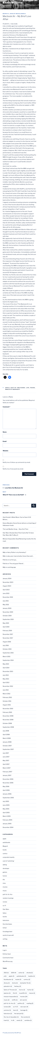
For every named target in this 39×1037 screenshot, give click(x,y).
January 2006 (7, 794)
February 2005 (7, 820)
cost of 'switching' (18, 387)
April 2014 (6, 668)
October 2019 (7, 615)
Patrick (5, 560)
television (6, 920)
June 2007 (6, 757)
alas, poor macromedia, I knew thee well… (20, 556)
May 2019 (6, 623)
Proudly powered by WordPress (12, 1032)
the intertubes (7, 924)
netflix (15, 1000)
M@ (4, 552)
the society (25, 1017)
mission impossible (11, 996)
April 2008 (6, 734)
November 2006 (8, 783)
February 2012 (7, 697)
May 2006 (6, 786)
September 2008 (8, 727)
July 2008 (6, 731)
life (27, 387)
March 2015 (6, 656)
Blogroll (5, 846)
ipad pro (7, 993)
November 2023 (8, 582)
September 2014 (8, 660)
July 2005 (6, 801)
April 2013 (6, 682)
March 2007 (7, 768)
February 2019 (7, 630)
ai (5, 976)
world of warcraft (12, 389)
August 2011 (7, 705)
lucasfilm (23, 993)
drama (15, 983)
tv (12, 1020)
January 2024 (7, 578)
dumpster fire (25, 983)
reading (29, 1003)
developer (6, 868)
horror (22, 990)
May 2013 (6, 679)
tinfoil (5, 928)
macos (32, 993)
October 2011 (7, 701)
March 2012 (6, 694)
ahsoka (29, 973)
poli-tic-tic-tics (7, 894)
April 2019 (6, 627)
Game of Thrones (10, 990)
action (21, 973)
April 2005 (6, 812)
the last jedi (18, 1013)
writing (5, 939)
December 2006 (8, 779)
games (5, 872)
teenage (23, 1010)
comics (5, 853)
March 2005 (7, 816)
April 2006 (6, 790)
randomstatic (13, 2)
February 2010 (7, 712)
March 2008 (7, 738)
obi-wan (23, 1000)
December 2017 (8, 634)
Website (5, 451)
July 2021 (6, 601)
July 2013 (6, 675)
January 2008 (7, 742)
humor (5, 876)
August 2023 (7, 586)
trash (6, 1020)
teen (15, 1010)
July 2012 (6, 690)
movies (5, 887)
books (5, 850)
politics (21, 1003)
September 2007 (8, 749)
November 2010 (8, 708)
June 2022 (6, 593)
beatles (31, 976)
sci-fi (4, 905)
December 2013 (8, 671)
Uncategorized (7, 931)
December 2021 (8, 597)
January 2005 (7, 823)
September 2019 (8, 619)
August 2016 (7, 642)
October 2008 (7, 723)
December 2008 (8, 716)
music (5, 891)
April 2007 (6, 764)
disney (7, 983)
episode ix (8, 986)
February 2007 (7, 772)
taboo (4, 913)
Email (4, 441)
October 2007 (7, 746)
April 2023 (6, 590)
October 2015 (7, 649)
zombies (28, 1020)
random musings (8, 898)
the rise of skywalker (11, 1017)
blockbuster (8, 979)
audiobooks (6, 842)
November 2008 (8, 719)
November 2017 (8, 638)
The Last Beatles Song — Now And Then (15, 529)
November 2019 (8, 612)
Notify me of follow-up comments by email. (16, 462)
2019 (13, 973)
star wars (24, 1007)
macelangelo (21, 13)
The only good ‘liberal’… (16, 563)
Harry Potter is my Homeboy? (16, 552)
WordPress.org (7, 961)
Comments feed (8, 958)
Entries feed (7, 954)
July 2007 (6, 753)
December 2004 (8, 827)
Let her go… (13, 560)
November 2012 (8, 686)
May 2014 (6, 664)
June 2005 (6, 805)
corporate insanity (8, 857)
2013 (6, 973)
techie (32, 387)
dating (5, 865)
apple (7, 387)
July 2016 (6, 645)
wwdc (19, 1020)
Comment (6, 407)
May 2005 (6, 809)
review (5, 902)
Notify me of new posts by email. (13, 469)
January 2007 (7, 775)
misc (4, 883)
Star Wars (6, 909)
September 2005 (8, 798)
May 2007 (6, 760)
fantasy (17, 986)
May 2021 (6, 604)
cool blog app (11, 567)
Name (5, 432)
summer (7, 1010)
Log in (5, 950)
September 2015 (8, 653)
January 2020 (7, 608)
